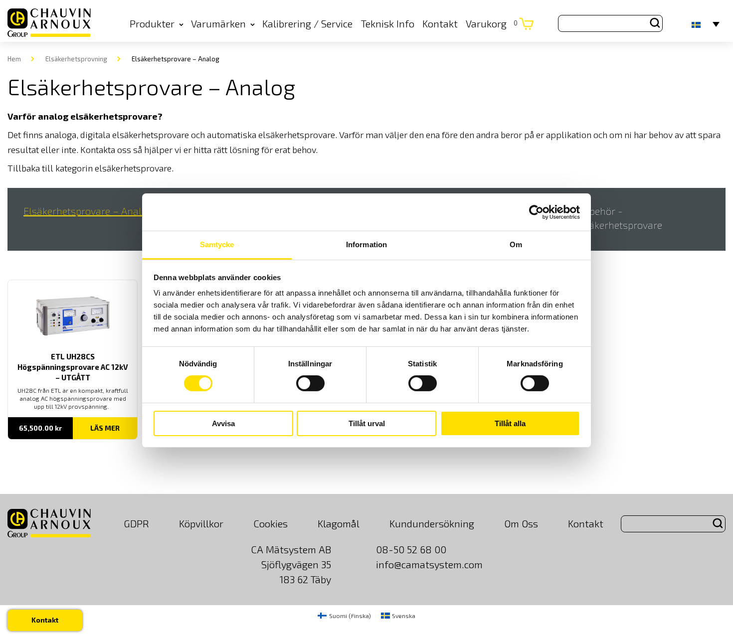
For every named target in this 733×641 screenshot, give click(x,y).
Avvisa (223, 423)
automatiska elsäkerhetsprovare (271, 134)
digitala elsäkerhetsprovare (134, 134)
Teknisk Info (387, 23)
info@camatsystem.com (429, 564)
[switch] (310, 383)
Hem (14, 59)
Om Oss (521, 523)
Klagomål (339, 523)
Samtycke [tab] (217, 244)
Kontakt (440, 23)
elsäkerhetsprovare (133, 167)
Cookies (270, 523)
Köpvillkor (201, 523)
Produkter (152, 23)
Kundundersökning (431, 523)
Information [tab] (366, 244)
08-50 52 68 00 (411, 549)
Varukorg (492, 23)
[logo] (49, 23)
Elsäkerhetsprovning (76, 59)
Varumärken (218, 23)
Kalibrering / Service (307, 23)
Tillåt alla (510, 423)
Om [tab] (516, 244)
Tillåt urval (367, 423)
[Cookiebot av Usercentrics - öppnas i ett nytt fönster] (536, 211)
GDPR (136, 523)
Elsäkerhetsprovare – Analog (88, 211)
